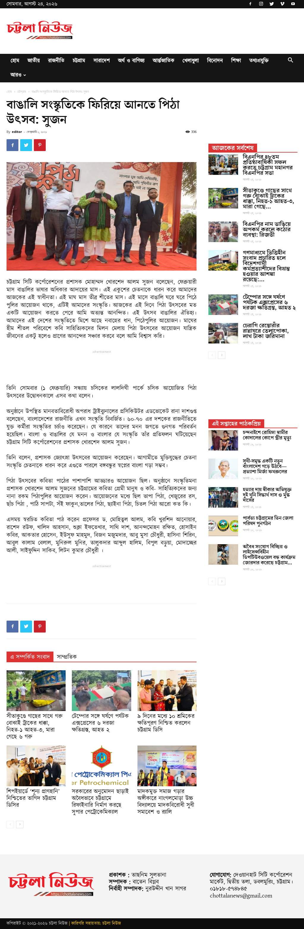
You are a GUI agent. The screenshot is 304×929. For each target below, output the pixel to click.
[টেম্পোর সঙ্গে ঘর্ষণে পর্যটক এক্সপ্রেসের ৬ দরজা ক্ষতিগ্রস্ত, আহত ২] (101, 690)
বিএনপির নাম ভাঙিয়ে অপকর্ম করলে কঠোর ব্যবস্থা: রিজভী (267, 229)
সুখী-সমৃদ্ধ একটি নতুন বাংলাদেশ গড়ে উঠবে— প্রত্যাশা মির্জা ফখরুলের (265, 467)
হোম (15, 61)
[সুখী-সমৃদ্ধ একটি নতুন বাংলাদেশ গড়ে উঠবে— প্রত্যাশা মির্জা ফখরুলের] (223, 469)
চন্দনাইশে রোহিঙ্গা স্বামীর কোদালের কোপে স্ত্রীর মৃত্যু (267, 435)
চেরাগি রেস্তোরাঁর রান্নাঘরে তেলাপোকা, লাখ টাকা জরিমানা (266, 330)
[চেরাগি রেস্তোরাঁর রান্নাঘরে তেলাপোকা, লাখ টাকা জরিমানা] (223, 333)
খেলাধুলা (191, 61)
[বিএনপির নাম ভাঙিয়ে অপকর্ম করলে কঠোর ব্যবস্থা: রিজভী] (223, 232)
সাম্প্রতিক (67, 657)
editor (17, 131)
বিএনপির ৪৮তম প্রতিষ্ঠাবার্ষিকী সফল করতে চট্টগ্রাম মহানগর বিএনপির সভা (268, 165)
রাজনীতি (56, 61)
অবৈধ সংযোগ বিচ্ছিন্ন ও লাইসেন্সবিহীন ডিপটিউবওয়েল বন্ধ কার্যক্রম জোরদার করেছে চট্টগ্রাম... (269, 554)
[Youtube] (293, 4)
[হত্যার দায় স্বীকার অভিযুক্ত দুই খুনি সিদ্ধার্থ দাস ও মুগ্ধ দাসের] (223, 497)
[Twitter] (271, 4)
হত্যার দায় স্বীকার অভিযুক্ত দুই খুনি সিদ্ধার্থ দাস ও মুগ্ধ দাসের (267, 495)
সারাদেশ (102, 61)
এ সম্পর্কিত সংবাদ (30, 657)
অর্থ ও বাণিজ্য (131, 61)
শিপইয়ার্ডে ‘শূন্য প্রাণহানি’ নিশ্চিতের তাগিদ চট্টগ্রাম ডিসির (33, 798)
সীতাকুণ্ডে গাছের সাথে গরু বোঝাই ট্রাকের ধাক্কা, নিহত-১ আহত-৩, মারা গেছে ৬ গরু (35, 726)
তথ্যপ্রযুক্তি (259, 61)
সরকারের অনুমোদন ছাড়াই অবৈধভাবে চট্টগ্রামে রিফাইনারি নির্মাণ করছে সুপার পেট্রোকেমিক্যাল (100, 801)
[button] (290, 61)
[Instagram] (260, 4)
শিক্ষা (236, 61)
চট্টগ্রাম (79, 61)
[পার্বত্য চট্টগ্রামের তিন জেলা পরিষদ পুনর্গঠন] (223, 526)
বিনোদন (215, 61)
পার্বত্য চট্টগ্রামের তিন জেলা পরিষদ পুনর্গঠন (268, 521)
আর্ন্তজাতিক (163, 61)
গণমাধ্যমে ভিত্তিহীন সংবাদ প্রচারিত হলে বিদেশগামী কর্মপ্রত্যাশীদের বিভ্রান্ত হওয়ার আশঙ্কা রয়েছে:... (266, 266)
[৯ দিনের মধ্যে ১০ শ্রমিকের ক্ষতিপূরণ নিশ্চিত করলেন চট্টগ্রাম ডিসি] (167, 690)
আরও (16, 75)
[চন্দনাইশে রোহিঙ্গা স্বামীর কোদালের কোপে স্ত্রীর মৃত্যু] (223, 440)
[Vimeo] (282, 4)
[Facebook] (250, 4)
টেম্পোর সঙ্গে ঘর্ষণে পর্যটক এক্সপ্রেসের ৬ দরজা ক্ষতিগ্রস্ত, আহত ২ (100, 723)
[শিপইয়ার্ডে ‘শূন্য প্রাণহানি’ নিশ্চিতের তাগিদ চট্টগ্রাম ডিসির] (36, 766)
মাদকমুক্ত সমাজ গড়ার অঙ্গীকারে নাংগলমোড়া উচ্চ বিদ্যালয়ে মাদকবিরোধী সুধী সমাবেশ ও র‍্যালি (165, 801)
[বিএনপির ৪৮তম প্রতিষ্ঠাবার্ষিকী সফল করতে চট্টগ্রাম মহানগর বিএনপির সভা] (223, 164)
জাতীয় (34, 61)
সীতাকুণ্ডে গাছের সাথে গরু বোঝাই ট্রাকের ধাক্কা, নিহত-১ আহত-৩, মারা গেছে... (268, 198)
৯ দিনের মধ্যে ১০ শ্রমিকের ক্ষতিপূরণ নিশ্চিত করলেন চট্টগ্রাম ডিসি (165, 723)
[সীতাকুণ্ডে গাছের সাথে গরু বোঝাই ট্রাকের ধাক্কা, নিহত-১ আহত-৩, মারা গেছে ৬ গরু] (36, 690)
